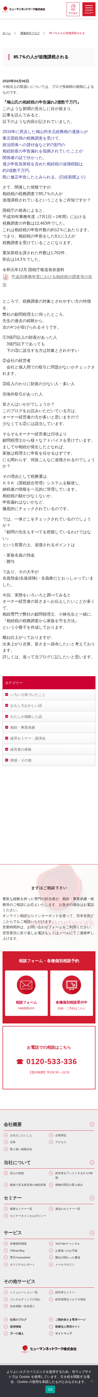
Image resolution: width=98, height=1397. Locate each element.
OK (50, 1389)
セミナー (13, 1197)
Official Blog (17, 1250)
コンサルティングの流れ (25, 1299)
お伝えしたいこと (21, 1135)
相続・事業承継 (22, 727)
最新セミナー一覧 (21, 1208)
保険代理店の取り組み (69, 1184)
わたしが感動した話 (26, 717)
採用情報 (15, 1326)
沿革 (13, 1142)
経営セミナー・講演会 (27, 738)
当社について (17, 1162)
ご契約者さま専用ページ (70, 1319)
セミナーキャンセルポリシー (28, 1215)
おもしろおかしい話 (26, 705)
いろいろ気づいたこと (27, 695)
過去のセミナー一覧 (67, 1208)
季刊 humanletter (20, 1257)
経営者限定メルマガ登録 (70, 1299)
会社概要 (13, 1124)
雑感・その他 (20, 760)
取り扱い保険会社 (21, 1149)
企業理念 (60, 1135)
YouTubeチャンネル (67, 1243)
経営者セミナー (65, 1292)
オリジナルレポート (22, 1264)
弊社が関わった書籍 (67, 1257)
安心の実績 (17, 1173)
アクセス (60, 1142)
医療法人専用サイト (67, 1326)
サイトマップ (63, 1333)
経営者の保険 (20, 749)
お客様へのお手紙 (66, 1250)
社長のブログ (18, 1319)
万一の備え (17, 1333)
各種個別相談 (18, 1243)
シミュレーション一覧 (24, 1292)
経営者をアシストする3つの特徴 (74, 1175)
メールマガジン (65, 1264)
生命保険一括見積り (22, 1306)
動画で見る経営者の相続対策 (28, 1184)
